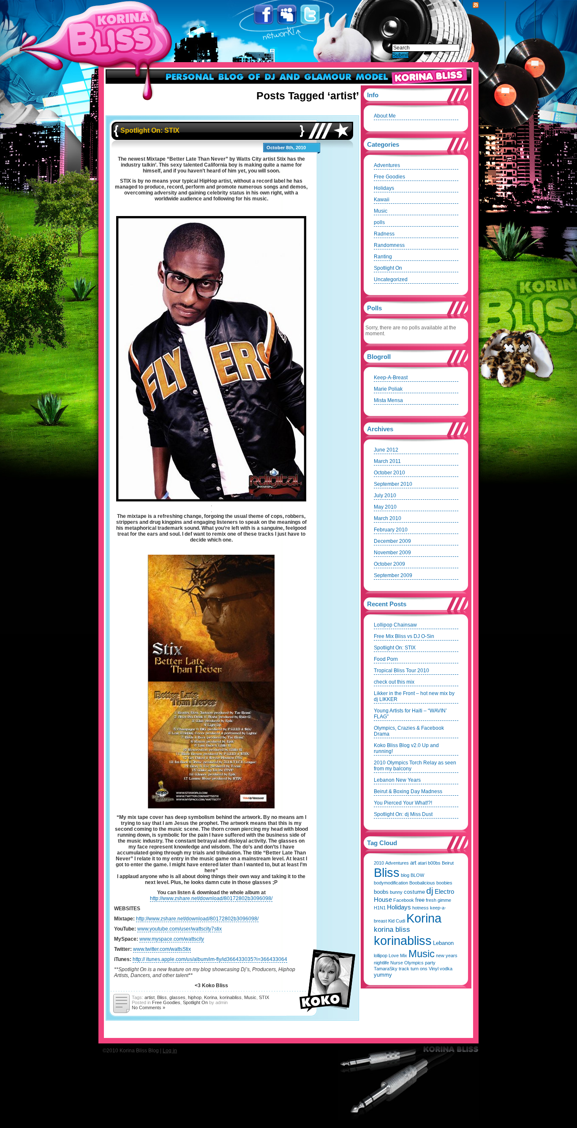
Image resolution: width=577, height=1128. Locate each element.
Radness (384, 234)
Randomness (389, 245)
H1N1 (380, 907)
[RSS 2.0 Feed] (476, 5)
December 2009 (392, 541)
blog (405, 875)
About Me (385, 116)
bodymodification (391, 882)
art (413, 863)
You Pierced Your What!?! (403, 803)
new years (446, 955)
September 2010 (393, 484)
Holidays (384, 188)
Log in (170, 1051)
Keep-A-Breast (391, 378)
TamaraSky (385, 968)
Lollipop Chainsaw (395, 625)
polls (379, 222)
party (430, 962)
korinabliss (231, 997)
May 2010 (385, 507)
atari (422, 862)
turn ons (419, 968)
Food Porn (386, 659)
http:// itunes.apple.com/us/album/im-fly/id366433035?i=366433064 (210, 959)
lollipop (380, 955)
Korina (210, 997)
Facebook (264, 14)
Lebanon (443, 943)
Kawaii (381, 200)
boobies (444, 882)
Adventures (387, 165)
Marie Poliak (388, 389)
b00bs (434, 862)
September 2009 (393, 575)
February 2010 (391, 530)
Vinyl (433, 968)
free (420, 900)
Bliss (162, 997)
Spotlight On (195, 1002)
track (404, 968)
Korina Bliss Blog (115, 31)
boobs (381, 892)
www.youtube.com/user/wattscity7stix (179, 929)
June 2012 (386, 450)
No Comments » (148, 1007)
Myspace (287, 14)
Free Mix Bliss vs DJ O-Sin (404, 636)
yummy (383, 975)
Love (394, 955)
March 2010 (387, 518)
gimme (444, 900)
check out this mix (394, 682)
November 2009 (392, 553)
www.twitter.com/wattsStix (162, 949)
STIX (264, 997)
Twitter (310, 14)
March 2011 (387, 461)
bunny (396, 892)
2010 (379, 862)
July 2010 (385, 495)
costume (414, 892)
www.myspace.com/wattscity (171, 939)
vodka (446, 968)
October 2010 (389, 473)
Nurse (396, 962)
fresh (431, 900)
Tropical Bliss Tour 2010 (401, 671)
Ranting (383, 257)
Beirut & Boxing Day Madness (408, 791)
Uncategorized (391, 279)
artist (149, 997)
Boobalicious (422, 882)
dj (429, 890)
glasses (177, 997)
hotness (420, 907)
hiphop (194, 997)
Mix (403, 955)
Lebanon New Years (397, 780)
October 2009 (389, 564)
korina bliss (392, 929)
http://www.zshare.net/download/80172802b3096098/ (211, 898)
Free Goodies (166, 1002)
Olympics (414, 962)
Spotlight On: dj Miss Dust (403, 814)
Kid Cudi (396, 920)
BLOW (417, 875)
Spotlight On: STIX (150, 130)
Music (250, 997)
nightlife (381, 962)
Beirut (448, 862)
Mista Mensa (388, 400)
